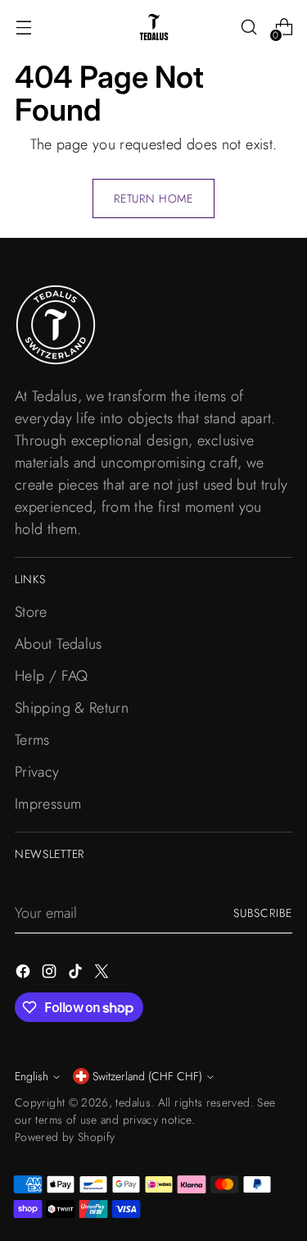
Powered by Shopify (65, 1137)
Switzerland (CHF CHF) (147, 1076)
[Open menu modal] (23, 27)
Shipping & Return (72, 708)
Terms (32, 740)
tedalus (133, 1102)
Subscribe (262, 913)
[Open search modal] (248, 27)
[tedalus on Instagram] (51, 974)
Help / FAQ (51, 676)
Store (31, 612)
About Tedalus (58, 644)
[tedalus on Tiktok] (77, 974)
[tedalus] (153, 27)
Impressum (48, 803)
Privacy (37, 771)
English (31, 1076)
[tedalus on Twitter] (103, 974)
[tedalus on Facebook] (24, 974)
